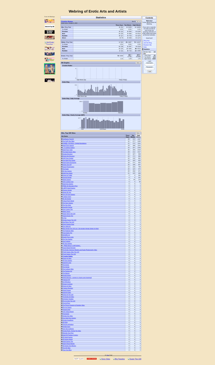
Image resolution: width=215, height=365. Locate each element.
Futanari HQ (66, 280)
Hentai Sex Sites (68, 316)
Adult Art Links (67, 263)
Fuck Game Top (67, 233)
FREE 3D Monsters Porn (70, 186)
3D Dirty (65, 322)
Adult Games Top (68, 341)
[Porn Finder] (92, 359)
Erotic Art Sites (67, 258)
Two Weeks (133, 136)
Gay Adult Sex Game (69, 160)
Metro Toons (66, 211)
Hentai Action (67, 275)
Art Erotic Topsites (68, 299)
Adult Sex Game (67, 173)
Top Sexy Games (68, 203)
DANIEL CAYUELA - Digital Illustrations (74, 143)
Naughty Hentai (67, 207)
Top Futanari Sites (68, 231)
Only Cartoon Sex (68, 182)
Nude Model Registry (69, 248)
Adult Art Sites (67, 292)
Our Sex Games (67, 239)
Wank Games (67, 179)
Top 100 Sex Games (69, 194)
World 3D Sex (67, 192)
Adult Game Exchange (69, 162)
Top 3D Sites (66, 348)
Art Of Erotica (67, 282)
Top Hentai (66, 267)
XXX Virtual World (68, 312)
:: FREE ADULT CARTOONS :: (72, 245)
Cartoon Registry (68, 288)
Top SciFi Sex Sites (68, 141)
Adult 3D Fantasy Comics (70, 335)
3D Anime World (68, 339)
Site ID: (134, 21)
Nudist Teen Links (68, 237)
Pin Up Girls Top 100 (69, 301)
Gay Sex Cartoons (68, 329)
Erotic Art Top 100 (68, 294)
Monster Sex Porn (68, 333)
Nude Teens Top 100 (69, 214)
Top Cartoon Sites (68, 269)
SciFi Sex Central (68, 158)
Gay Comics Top (68, 209)
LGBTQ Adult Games (69, 188)
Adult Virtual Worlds (69, 343)
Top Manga (66, 273)
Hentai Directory (68, 154)
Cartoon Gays (67, 196)
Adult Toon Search (68, 145)
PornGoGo (66, 314)
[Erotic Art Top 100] (50, 22)
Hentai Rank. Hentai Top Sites (72, 331)
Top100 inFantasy (68, 324)
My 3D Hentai (67, 199)
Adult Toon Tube (68, 150)
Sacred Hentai (67, 177)
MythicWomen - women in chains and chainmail (77, 277)
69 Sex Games (67, 171)
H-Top (64, 218)
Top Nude (66, 169)
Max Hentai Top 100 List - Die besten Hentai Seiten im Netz (81, 228)
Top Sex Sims (67, 205)
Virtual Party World (68, 201)
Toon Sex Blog (67, 350)
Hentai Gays (66, 326)
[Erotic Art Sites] (50, 39)
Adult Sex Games (68, 184)
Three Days (127, 136)
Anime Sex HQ (67, 165)
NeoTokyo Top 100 (68, 222)
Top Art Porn (66, 303)
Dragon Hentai (67, 190)
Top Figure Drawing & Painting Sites (74, 305)
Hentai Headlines (68, 320)
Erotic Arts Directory (69, 156)
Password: (149, 67)
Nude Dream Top (68, 216)
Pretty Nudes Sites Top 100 (71, 252)
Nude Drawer (67, 290)
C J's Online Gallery (69, 147)
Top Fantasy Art (67, 271)
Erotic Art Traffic (67, 175)
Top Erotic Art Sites (68, 297)
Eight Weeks (138, 136)
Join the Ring (148, 43)
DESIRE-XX (66, 235)
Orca (108, 355)
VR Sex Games (67, 260)
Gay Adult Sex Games (69, 318)
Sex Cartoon (66, 241)
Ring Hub (146, 40)
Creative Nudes (67, 21)
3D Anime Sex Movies (69, 346)
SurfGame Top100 (68, 139)
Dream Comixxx (67, 284)
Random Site (148, 45)
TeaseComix (66, 309)
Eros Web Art (67, 226)
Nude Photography (68, 167)
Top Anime (66, 265)
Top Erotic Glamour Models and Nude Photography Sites (80, 250)
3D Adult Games (68, 337)
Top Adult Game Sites (69, 152)
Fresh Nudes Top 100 (69, 254)
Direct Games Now (68, 224)
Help (145, 47)
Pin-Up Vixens (67, 307)
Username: (149, 63)
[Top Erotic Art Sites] (50, 33)
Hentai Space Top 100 (69, 220)
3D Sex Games (67, 243)
